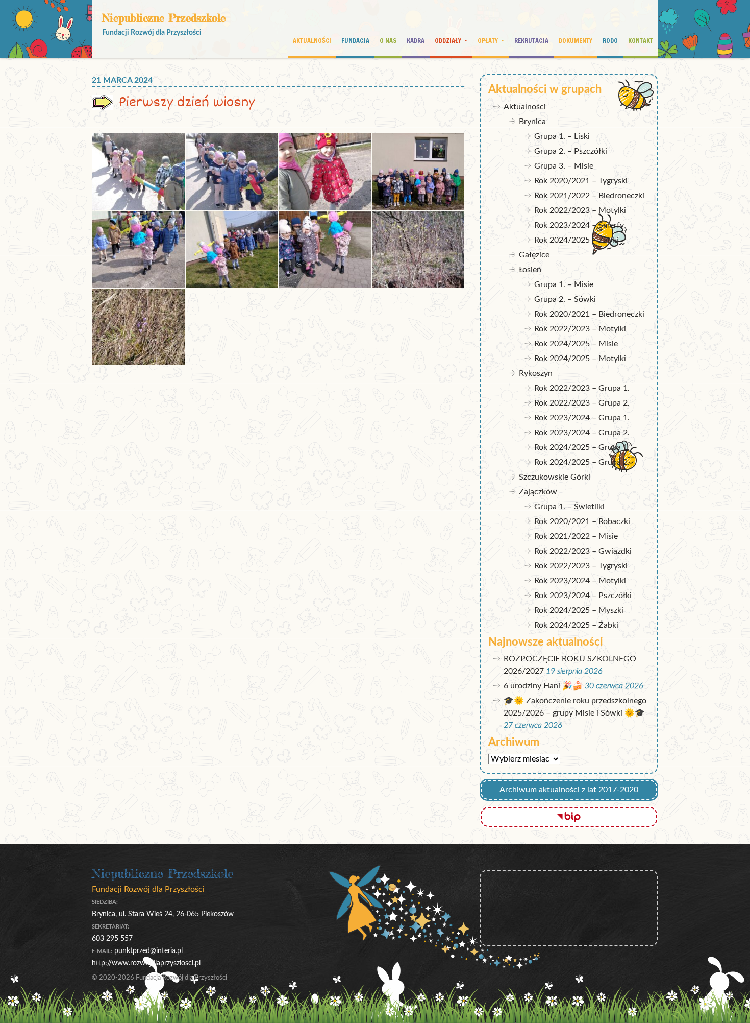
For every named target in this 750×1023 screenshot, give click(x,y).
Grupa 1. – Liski (562, 136)
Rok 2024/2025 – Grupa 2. (582, 462)
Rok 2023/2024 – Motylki (580, 581)
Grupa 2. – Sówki (565, 299)
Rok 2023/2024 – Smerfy (579, 225)
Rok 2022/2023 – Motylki (580, 210)
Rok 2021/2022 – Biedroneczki (589, 196)
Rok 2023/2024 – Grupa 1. (582, 418)
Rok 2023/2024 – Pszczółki (583, 595)
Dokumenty (575, 40)
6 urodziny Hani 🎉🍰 (543, 686)
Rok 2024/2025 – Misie (576, 344)
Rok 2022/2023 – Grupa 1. (582, 388)
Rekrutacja (531, 40)
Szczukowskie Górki (554, 477)
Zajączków (538, 492)
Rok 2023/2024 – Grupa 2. (582, 433)
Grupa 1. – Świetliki (569, 507)
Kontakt (640, 40)
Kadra (415, 40)
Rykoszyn (536, 373)
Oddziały (449, 40)
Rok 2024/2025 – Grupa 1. (582, 447)
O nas (388, 40)
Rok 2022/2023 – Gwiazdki (583, 551)
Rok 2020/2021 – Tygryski (581, 181)
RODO (610, 40)
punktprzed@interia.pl (148, 951)
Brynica (532, 121)
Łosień (530, 270)
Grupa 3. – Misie (563, 166)
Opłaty (488, 40)
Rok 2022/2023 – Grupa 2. (582, 403)
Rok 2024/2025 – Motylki (580, 358)
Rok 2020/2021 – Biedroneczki (589, 314)
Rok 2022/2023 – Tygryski (581, 566)
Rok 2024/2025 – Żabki (576, 240)
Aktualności (312, 40)
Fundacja (355, 40)
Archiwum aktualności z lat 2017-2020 (568, 790)
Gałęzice (534, 255)
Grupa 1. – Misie (563, 284)
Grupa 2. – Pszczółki (570, 151)
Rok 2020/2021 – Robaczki (582, 521)
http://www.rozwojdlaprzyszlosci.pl (146, 963)
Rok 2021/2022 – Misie (576, 536)
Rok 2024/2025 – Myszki (578, 610)
